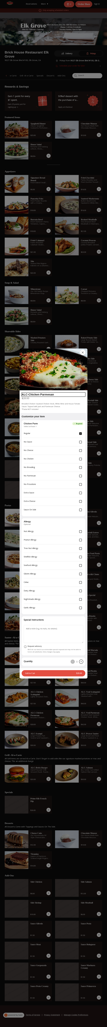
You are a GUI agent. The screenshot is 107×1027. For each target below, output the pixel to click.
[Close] (82, 352)
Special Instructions (34, 620)
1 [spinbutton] (77, 661)
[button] (53, 369)
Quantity (28, 661)
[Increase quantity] (81, 662)
